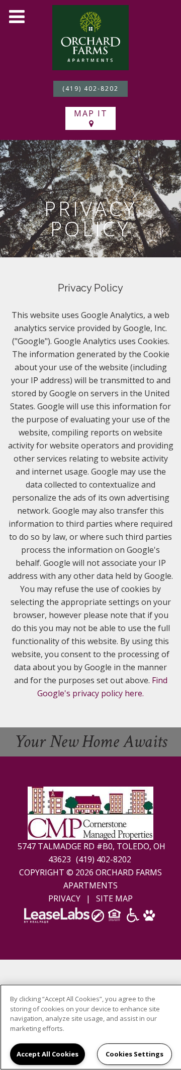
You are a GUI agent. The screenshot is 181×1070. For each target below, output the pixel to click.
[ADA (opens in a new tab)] (133, 918)
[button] (16, 16)
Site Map (114, 898)
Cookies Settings (134, 1053)
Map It (91, 113)
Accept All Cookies (47, 1053)
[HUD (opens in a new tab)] (115, 918)
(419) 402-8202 (90, 88)
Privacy (64, 898)
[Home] (90, 36)
